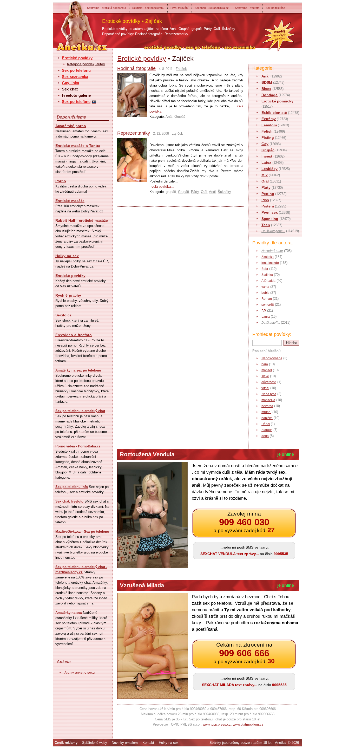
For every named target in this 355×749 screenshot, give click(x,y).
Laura (265, 316)
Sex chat (70, 89)
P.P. (263, 310)
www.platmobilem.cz (248, 724)
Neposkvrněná (271, 358)
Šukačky (224, 192)
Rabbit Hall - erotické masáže (81, 220)
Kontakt (148, 743)
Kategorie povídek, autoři (86, 64)
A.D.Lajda (268, 281)
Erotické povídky (77, 58)
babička (267, 418)
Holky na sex (67, 256)
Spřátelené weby (94, 743)
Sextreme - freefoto (247, 7)
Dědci (265, 424)
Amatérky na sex (68, 613)
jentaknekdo (270, 263)
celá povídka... (163, 186)
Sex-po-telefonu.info (71, 487)
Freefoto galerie (76, 95)
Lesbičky (269, 169)
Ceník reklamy (66, 743)
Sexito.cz (63, 315)
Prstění (267, 206)
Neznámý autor (272, 251)
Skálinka (267, 257)
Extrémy (268, 119)
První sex (269, 212)
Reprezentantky (133, 133)
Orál (265, 181)
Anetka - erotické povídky (72, 23)
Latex (266, 162)
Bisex (266, 89)
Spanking (269, 219)
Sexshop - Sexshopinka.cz (212, 7)
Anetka (280, 743)
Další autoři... (270, 322)
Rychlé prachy (68, 295)
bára (264, 364)
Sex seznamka (75, 76)
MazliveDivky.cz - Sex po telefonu (82, 531)
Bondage (269, 95)
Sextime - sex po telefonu (148, 7)
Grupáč (267, 150)
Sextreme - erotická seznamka (106, 7)
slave (265, 376)
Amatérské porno (70, 126)
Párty (266, 187)
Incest (266, 156)
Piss (265, 200)
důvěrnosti (268, 382)
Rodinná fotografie (136, 68)
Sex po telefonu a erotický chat (80, 411)
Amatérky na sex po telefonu (78, 370)
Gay (264, 144)
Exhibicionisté (274, 112)
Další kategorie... (273, 231)
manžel (266, 370)
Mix (264, 175)
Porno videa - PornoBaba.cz (78, 446)
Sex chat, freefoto (69, 501)
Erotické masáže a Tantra (77, 146)
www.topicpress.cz (217, 724)
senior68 (267, 305)
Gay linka (70, 83)
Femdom (269, 125)
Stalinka (267, 275)
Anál (265, 76)
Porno (60, 181)
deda (265, 436)
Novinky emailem (125, 743)
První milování (179, 7)
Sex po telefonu (76, 70)
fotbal (265, 388)
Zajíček (181, 69)
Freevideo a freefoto (73, 335)
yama (265, 287)
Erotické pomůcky (277, 101)
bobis (265, 293)
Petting (267, 194)
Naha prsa (268, 394)
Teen (265, 225)
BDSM (266, 82)
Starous (266, 430)
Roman (266, 299)
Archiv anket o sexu (79, 672)
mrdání (266, 412)
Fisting (267, 137)
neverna (267, 406)
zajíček (177, 133)
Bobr (264, 269)
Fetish (267, 131)
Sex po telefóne (275, 7)
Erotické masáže (69, 201)
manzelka (268, 400)
